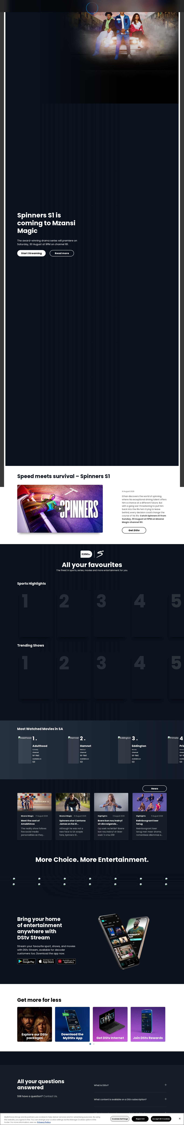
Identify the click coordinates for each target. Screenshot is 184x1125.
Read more (58, 253)
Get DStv (29, 253)
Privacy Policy (44, 1122)
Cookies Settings (120, 1118)
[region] (92, 1119)
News (154, 788)
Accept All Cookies (161, 1118)
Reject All (140, 1118)
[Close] (180, 1118)
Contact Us (50, 1096)
